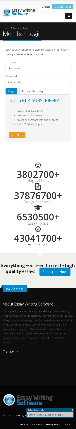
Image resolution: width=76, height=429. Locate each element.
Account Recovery (32, 91)
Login (11, 91)
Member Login (64, 6)
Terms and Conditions (30, 424)
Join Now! (17, 135)
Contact (68, 424)
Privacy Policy (53, 424)
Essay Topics (38, 223)
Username (11, 62)
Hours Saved (38, 244)
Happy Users (38, 181)
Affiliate (46, 6)
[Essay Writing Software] (19, 11)
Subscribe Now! (55, 271)
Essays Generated (38, 202)
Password (11, 76)
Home (6, 28)
